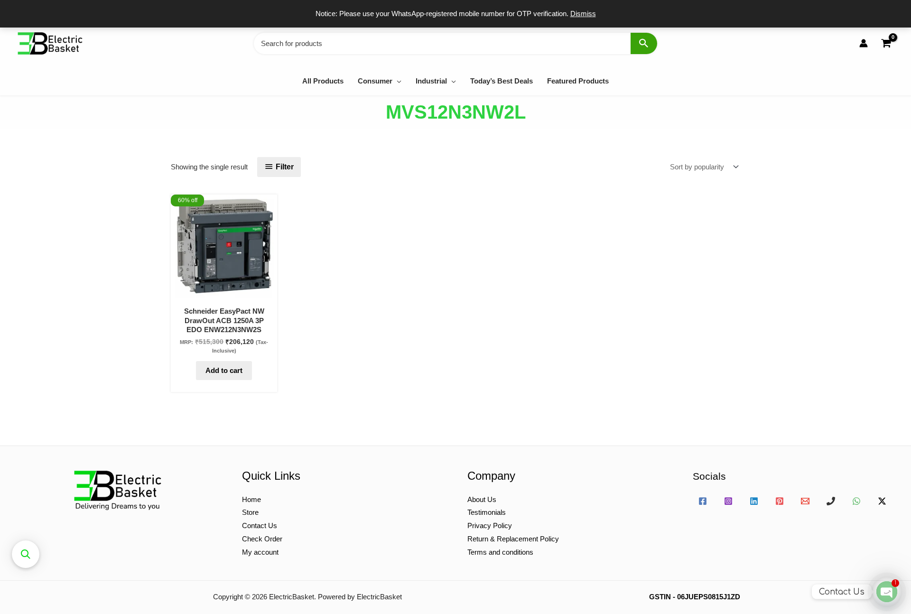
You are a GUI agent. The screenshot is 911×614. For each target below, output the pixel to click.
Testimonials (486, 512)
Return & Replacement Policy (513, 539)
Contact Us (259, 525)
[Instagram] (728, 501)
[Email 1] (805, 501)
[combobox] (455, 43)
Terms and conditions (500, 552)
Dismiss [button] (583, 13)
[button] (396, 81)
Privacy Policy (489, 525)
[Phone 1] (831, 501)
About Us (481, 499)
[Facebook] (703, 501)
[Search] (644, 43)
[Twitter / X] (882, 501)
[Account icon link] (863, 43)
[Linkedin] (754, 501)
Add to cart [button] (223, 370)
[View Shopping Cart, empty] (885, 43)
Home (251, 499)
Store (250, 512)
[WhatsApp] (856, 501)
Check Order (262, 539)
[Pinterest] (780, 501)
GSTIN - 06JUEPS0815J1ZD (694, 597)
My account (260, 552)
